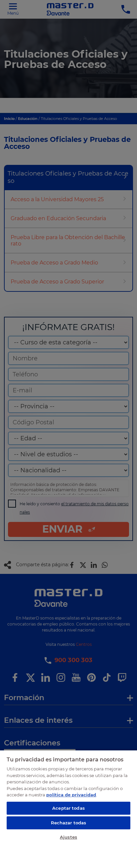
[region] (68, 797)
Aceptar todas (68, 808)
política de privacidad (71, 794)
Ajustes (68, 837)
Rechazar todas (68, 822)
